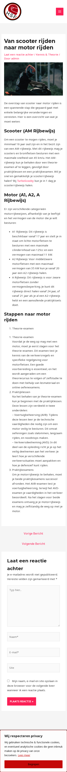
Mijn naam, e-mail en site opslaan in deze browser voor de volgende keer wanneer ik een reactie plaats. (32, 685)
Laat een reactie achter (19, 54)
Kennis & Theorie (47, 54)
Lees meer (24, 755)
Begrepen (33, 764)
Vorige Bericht (33, 533)
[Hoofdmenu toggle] (60, 11)
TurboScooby (25, 180)
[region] (33, 751)
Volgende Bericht (33, 544)
